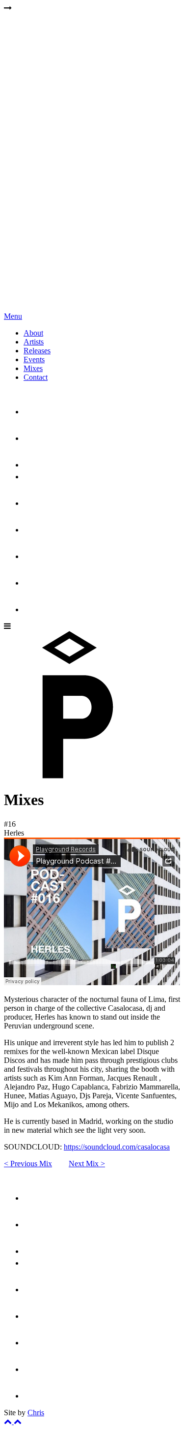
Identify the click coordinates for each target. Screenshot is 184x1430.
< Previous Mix (28, 1163)
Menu (13, 316)
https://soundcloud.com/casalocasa (117, 1147)
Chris (35, 1412)
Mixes (33, 368)
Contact (36, 377)
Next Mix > (87, 1163)
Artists (34, 342)
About (33, 333)
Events (34, 359)
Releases (37, 350)
